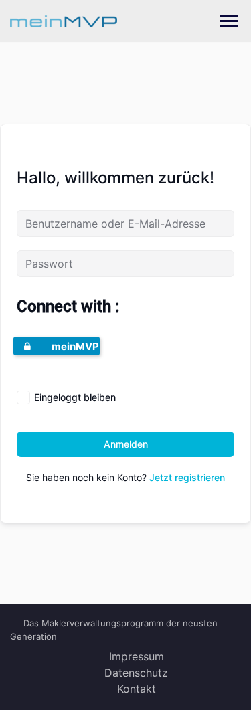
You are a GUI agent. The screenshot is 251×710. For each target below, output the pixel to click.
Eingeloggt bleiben (75, 397)
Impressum (136, 656)
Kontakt (136, 688)
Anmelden (126, 444)
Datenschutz (136, 672)
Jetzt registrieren (187, 477)
